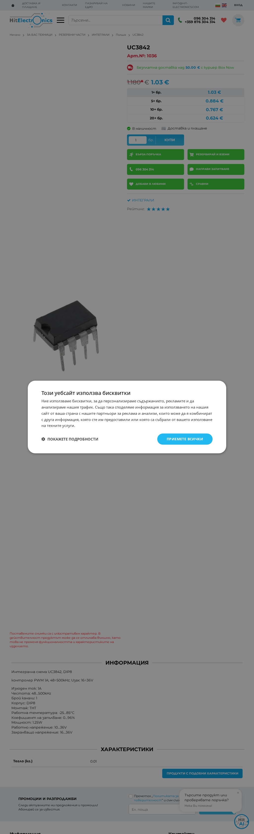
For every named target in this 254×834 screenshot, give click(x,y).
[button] (69, 439)
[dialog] (127, 417)
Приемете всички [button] (185, 439)
